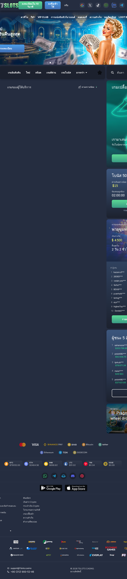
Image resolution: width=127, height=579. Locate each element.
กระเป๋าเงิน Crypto (31, 506)
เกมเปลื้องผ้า (28, 514)
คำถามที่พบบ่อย (30, 521)
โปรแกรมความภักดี (31, 510)
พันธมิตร (27, 498)
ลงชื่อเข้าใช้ (53, 5)
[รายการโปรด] (100, 72)
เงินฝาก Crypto (29, 502)
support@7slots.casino (21, 568)
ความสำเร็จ (28, 517)
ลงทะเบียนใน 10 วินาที (30, 5)
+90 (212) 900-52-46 (22, 571)
